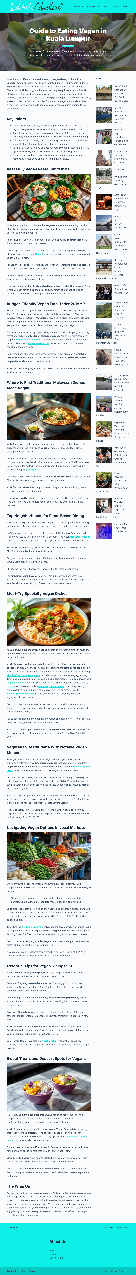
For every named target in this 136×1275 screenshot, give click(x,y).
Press (112, 1227)
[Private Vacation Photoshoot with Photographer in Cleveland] (104, 480)
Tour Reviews (78, 6)
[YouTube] (20, 1227)
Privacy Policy (124, 1271)
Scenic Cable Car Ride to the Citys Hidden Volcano (121, 310)
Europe (115, 6)
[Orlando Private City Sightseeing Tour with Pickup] (104, 115)
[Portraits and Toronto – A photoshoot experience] (104, 158)
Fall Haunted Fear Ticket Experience (121, 528)
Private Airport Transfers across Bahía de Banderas (121, 137)
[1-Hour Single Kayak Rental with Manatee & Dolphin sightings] (104, 382)
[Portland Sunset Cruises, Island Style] (104, 223)
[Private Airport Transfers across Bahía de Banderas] (104, 136)
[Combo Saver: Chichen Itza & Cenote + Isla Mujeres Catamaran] (104, 241)
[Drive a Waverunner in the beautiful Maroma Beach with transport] (104, 267)
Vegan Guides (68, 46)
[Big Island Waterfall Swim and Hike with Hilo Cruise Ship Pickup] (104, 429)
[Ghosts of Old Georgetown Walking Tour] (104, 292)
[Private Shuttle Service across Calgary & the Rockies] (104, 404)
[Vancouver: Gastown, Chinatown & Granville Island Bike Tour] (104, 455)
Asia (105, 6)
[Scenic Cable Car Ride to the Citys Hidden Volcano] (104, 310)
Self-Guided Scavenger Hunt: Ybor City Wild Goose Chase (121, 93)
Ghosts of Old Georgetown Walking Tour (121, 289)
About (119, 1227)
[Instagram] (14, 1227)
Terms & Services (111, 1271)
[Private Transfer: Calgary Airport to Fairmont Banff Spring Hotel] (104, 505)
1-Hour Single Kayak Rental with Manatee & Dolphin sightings (121, 382)
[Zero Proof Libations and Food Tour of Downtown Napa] (104, 202)
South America (93, 6)
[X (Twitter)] (11, 1227)
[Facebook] (7, 1227)
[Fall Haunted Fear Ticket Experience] (104, 531)
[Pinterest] (17, 1227)
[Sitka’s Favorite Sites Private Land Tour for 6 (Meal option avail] (104, 357)
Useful (126, 1227)
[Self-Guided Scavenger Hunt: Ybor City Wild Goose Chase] (104, 93)
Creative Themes (28, 1271)
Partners (104, 1227)
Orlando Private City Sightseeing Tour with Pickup (120, 115)
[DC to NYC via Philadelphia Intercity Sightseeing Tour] (104, 176)
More (125, 6)
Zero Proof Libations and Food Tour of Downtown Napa (121, 202)
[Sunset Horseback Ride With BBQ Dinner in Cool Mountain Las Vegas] (104, 331)
